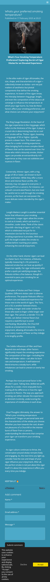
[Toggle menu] (47, 2)
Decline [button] (23, 564)
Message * (10, 524)
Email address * (12, 512)
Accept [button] (40, 564)
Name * (8, 499)
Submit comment (15, 545)
